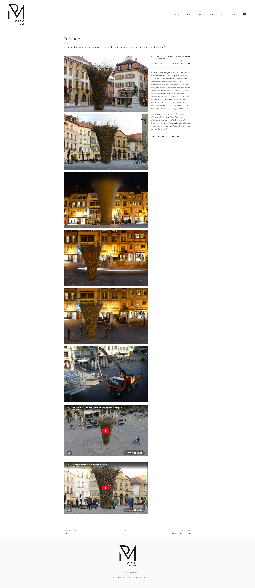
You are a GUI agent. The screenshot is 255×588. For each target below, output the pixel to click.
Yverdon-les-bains (171, 56)
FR (247, 14)
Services (201, 14)
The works (188, 14)
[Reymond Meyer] (16, 14)
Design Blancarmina (137, 577)
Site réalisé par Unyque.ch (119, 577)
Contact (234, 14)
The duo (175, 14)
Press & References (217, 14)
